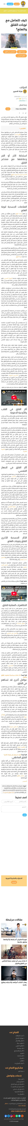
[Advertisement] (14, 72)
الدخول (17, 4)
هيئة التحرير (17, 91)
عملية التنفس (12, 506)
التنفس (14, 476)
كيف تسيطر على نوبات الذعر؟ (12, 754)
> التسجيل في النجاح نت (17, 1086)
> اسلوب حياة (20, 1043)
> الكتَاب (22, 1061)
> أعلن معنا (21, 1079)
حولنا (22, 1118)
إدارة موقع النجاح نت (8, 792)
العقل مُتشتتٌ (21, 623)
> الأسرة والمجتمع (19, 1051)
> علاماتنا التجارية (19, 1091)
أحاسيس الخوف (13, 375)
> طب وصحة (20, 1048)
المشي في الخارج (12, 633)
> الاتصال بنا (21, 1094)
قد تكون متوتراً (14, 726)
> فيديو (22, 1053)
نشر (24, 815)
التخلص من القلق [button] (10, 52)
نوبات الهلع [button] (22, 52)
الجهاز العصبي (8, 278)
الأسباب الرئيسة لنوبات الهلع (19, 174)
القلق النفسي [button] (21, 55)
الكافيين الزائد (21, 747)
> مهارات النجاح (20, 1038)
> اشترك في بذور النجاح (17, 1084)
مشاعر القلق (20, 775)
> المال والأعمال (20, 1040)
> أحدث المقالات (20, 1035)
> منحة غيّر (21, 1071)
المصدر (25, 781)
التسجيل (10, 4)
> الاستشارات (20, 1056)
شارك (7, 109)
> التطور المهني (20, 1045)
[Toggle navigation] (4, 4)
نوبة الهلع (18, 256)
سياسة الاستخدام (8, 1118)
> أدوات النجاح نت (19, 1063)
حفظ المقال (22, 100)
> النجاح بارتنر (20, 1081)
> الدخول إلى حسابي (18, 1089)
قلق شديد (17, 134)
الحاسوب (10, 665)
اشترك (14, 882)
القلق (17, 98)
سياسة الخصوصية (16, 1118)
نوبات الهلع (19, 213)
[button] (14, 128)
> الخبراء (22, 1058)
